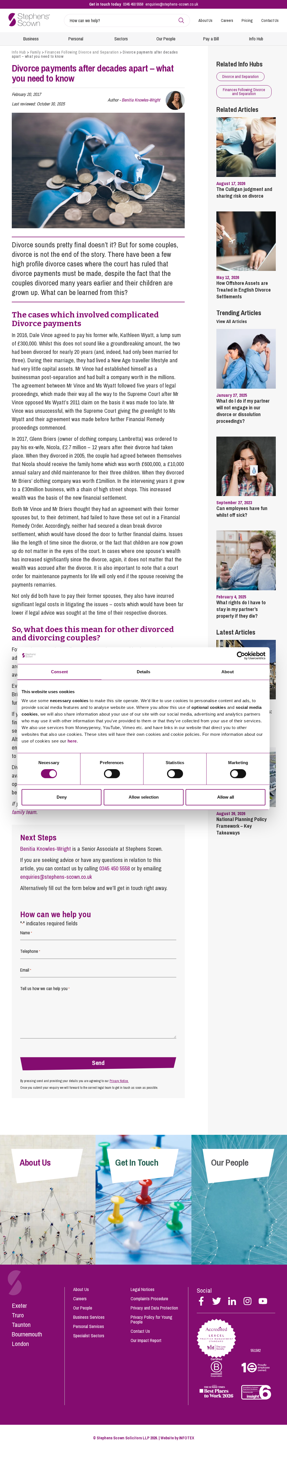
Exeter (19, 1305)
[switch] (112, 773)
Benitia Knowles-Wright (141, 100)
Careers (227, 20)
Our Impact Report (146, 1340)
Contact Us (270, 20)
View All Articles (231, 321)
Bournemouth (27, 1334)
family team (24, 812)
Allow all (225, 797)
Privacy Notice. (119, 1081)
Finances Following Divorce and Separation (82, 52)
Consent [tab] (59, 671)
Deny (62, 797)
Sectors (121, 39)
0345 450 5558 (133, 4)
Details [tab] (144, 671)
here (72, 741)
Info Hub (256, 39)
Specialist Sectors (88, 1335)
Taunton (21, 1324)
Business (31, 39)
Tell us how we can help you (45, 988)
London (20, 1344)
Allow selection (144, 797)
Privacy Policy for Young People (151, 1319)
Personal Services (88, 1326)
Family (35, 52)
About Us (205, 20)
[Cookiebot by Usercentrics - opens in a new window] (240, 655)
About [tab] (227, 671)
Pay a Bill (211, 39)
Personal (75, 39)
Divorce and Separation (240, 76)
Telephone (30, 951)
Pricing (247, 20)
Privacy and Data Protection (154, 1308)
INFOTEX (186, 1437)
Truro (18, 1315)
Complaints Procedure (149, 1298)
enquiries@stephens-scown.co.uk (171, 4)
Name (26, 933)
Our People (165, 39)
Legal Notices (142, 1289)
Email (25, 970)
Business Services (89, 1317)
